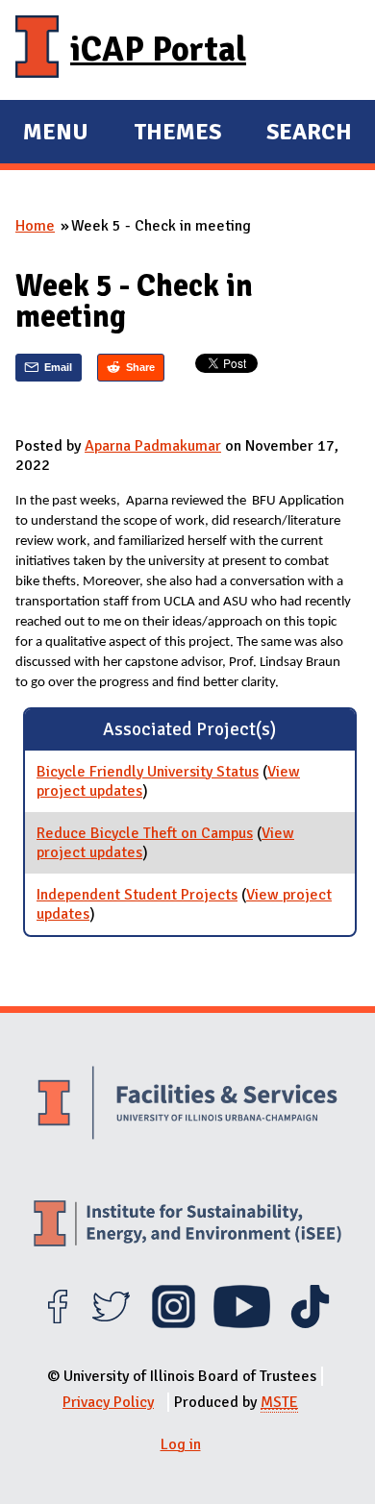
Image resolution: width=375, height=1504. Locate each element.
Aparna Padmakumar (153, 446)
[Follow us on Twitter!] (111, 1323)
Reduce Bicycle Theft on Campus (145, 833)
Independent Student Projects (137, 894)
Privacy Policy (108, 1402)
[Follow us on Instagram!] (173, 1323)
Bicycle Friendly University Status (148, 771)
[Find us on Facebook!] (57, 1323)
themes (177, 134)
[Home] (37, 50)
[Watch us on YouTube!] (241, 1323)
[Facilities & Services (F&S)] (187, 1105)
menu (55, 134)
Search (309, 131)
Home (35, 225)
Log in (181, 1444)
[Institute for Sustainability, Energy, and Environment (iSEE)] (187, 1226)
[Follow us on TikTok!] (310, 1323)
